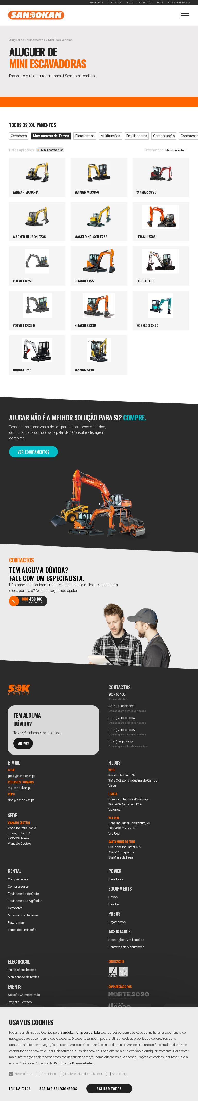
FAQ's (160, 2)
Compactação (164, 136)
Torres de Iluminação (22, 930)
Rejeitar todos (19, 1089)
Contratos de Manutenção (126, 947)
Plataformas (84, 136)
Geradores (19, 136)
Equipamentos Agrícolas (25, 901)
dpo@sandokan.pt (21, 800)
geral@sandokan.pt (21, 776)
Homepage (96, 2)
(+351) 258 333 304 (121, 718)
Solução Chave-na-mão (24, 995)
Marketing (119, 1074)
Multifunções (110, 136)
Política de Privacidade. (73, 1063)
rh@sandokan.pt (19, 788)
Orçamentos (117, 922)
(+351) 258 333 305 (121, 730)
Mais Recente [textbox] (174, 150)
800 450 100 (116, 694)
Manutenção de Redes (23, 977)
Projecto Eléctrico (20, 1002)
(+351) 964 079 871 (121, 742)
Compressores (18, 886)
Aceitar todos (109, 1088)
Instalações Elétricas (22, 970)
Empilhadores (136, 136)
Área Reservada (179, 2)
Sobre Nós (115, 2)
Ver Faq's (23, 743)
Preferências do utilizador (83, 1074)
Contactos (145, 2)
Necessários (23, 1074)
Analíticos (49, 1074)
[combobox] (177, 151)
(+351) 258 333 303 (121, 706)
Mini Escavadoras (52, 150)
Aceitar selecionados (58, 1088)
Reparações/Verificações (126, 940)
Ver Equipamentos (34, 452)
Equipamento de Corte (23, 894)
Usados (113, 904)
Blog (130, 2)
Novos (113, 897)
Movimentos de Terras (51, 136)
